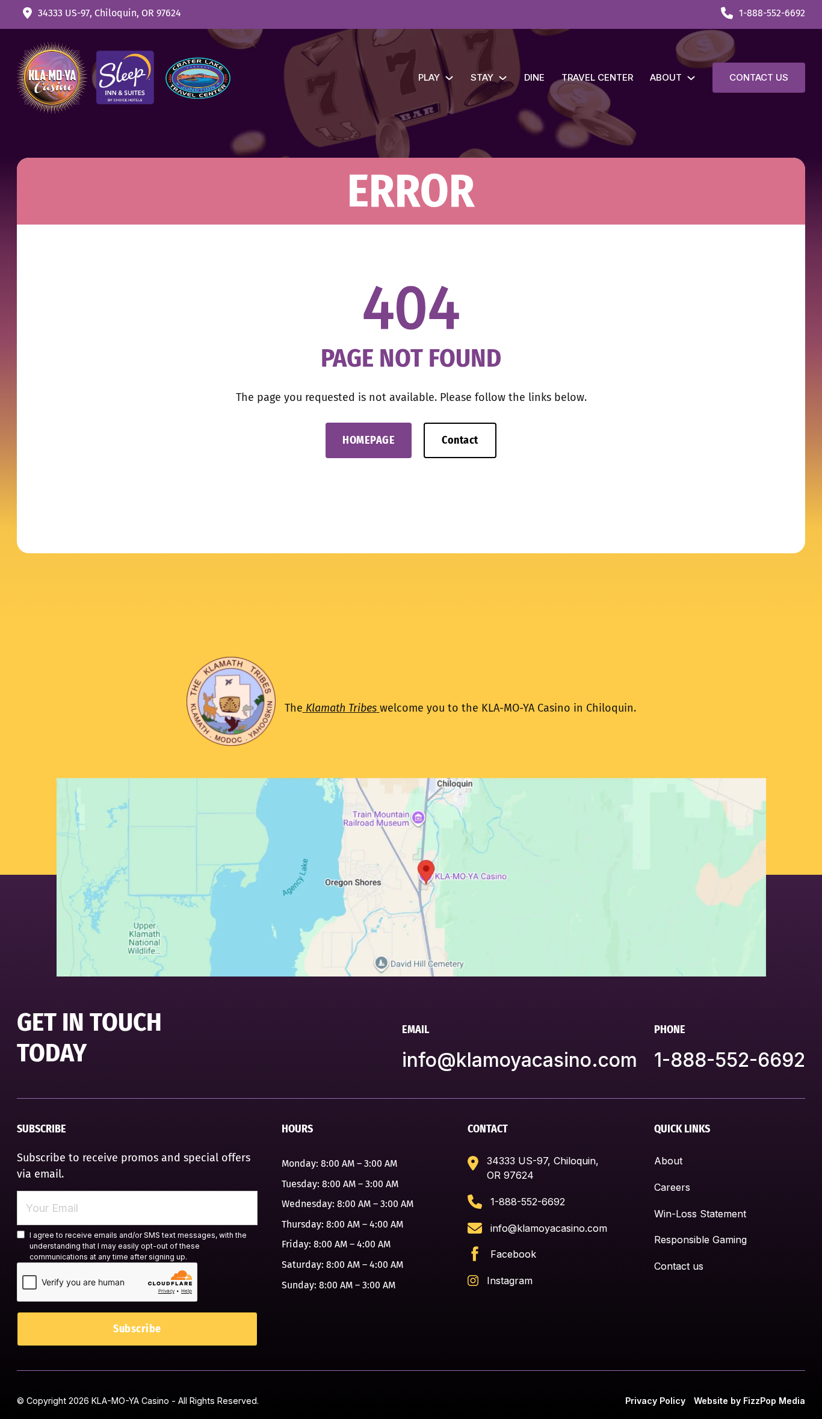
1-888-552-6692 (729, 1060)
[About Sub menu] (691, 77)
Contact (460, 440)
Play (429, 77)
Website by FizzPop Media (749, 1401)
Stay (482, 77)
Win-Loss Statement (700, 1214)
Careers (672, 1187)
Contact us (758, 77)
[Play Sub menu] (449, 77)
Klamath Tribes (341, 708)
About (666, 77)
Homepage (368, 440)
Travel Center (597, 77)
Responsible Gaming (700, 1240)
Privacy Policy (655, 1401)
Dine (534, 77)
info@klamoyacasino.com (519, 1060)
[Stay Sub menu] (502, 77)
